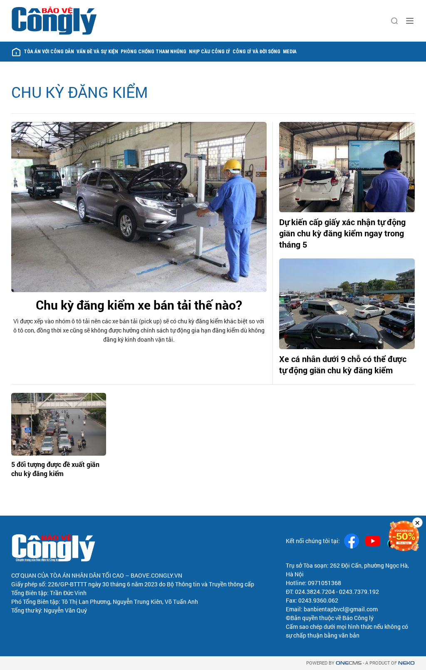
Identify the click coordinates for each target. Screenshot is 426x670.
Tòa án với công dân (49, 52)
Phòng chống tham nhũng (153, 52)
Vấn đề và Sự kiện (97, 52)
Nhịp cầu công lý (209, 52)
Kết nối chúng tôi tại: (313, 541)
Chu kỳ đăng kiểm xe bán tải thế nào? (139, 305)
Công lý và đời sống (256, 52)
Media (290, 52)
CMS (349, 663)
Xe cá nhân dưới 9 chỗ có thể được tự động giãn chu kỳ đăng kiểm (342, 364)
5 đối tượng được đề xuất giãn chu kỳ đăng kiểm (55, 469)
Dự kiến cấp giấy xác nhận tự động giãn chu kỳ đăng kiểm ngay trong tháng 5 (342, 233)
